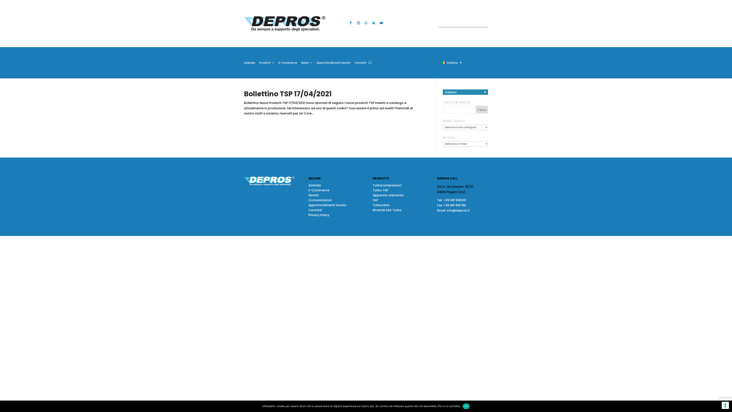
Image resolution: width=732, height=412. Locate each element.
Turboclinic (381, 205)
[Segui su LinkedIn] (374, 23)
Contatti (360, 63)
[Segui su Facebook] (351, 23)
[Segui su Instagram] (358, 23)
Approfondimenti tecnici (333, 63)
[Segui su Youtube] (381, 23)
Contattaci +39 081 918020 (461, 23)
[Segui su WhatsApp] (366, 23)
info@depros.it (458, 210)
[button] (445, 62)
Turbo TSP (380, 190)
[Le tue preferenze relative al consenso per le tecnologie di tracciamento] (725, 405)
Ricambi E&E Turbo (387, 210)
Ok (466, 406)
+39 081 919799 (454, 205)
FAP (375, 200)
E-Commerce (288, 63)
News (305, 63)
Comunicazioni (320, 200)
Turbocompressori (387, 185)
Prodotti (264, 63)
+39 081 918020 (454, 200)
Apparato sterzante (388, 195)
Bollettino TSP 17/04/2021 (288, 94)
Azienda (249, 63)
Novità (313, 195)
